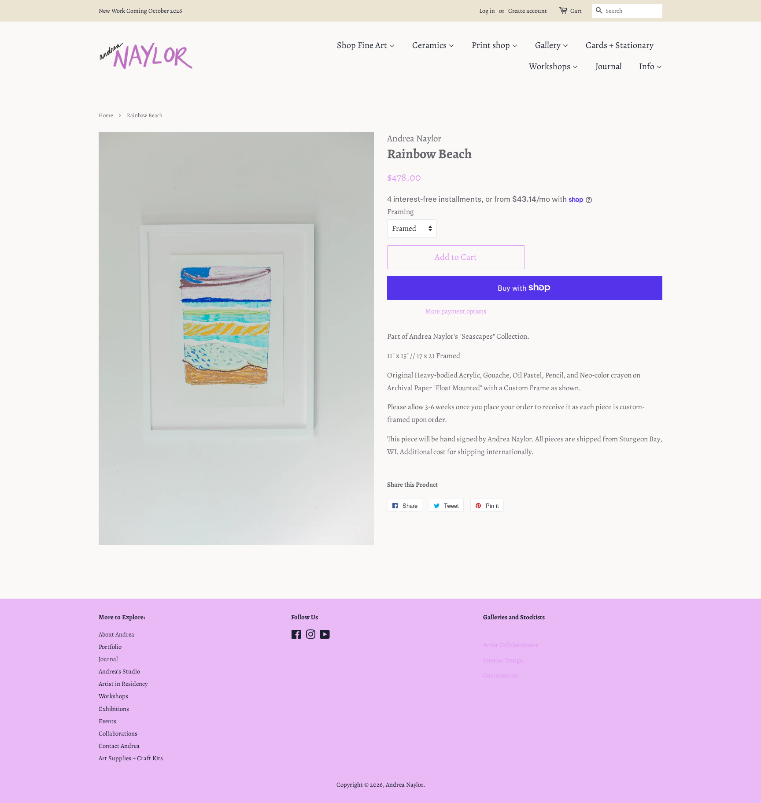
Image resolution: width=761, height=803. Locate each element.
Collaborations (118, 733)
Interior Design (503, 660)
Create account (527, 11)
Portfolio (110, 646)
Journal (608, 66)
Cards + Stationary (620, 45)
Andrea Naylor (404, 784)
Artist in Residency (123, 683)
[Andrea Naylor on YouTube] (325, 636)
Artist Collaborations (510, 644)
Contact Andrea (119, 745)
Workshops (550, 66)
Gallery (548, 45)
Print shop (492, 45)
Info (647, 66)
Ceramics (430, 45)
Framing (400, 212)
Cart (576, 11)
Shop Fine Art (363, 45)
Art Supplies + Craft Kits (131, 758)
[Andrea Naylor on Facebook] (296, 636)
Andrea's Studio (119, 671)
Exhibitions (114, 708)
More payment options (455, 311)
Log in (487, 11)
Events (107, 721)
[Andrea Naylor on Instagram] (310, 636)
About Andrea (116, 634)
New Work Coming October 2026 (140, 11)
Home (106, 115)
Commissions (501, 675)
